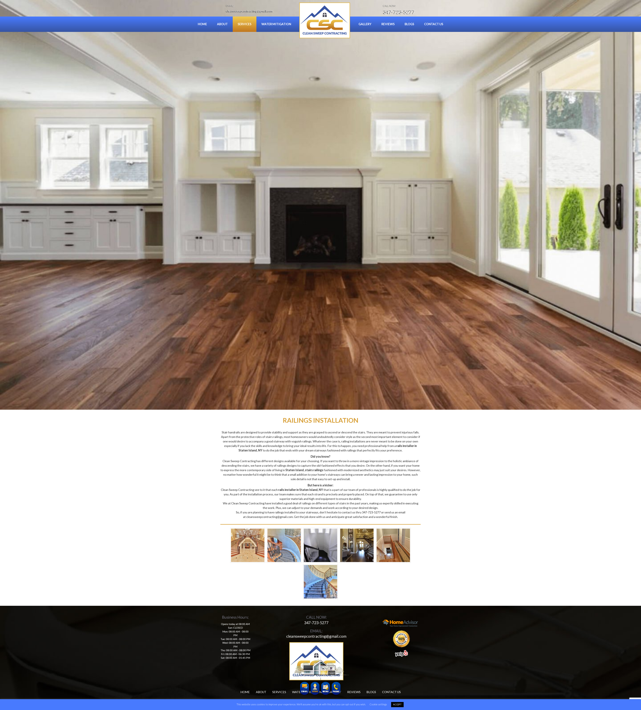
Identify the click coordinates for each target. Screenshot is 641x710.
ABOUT (222, 24)
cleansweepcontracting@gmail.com (249, 11)
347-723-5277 (399, 12)
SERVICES (244, 24)
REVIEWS (388, 24)
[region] (320, 205)
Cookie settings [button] (378, 704)
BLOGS (409, 24)
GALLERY (365, 24)
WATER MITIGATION (276, 24)
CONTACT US (433, 24)
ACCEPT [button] (397, 704)
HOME (202, 24)
